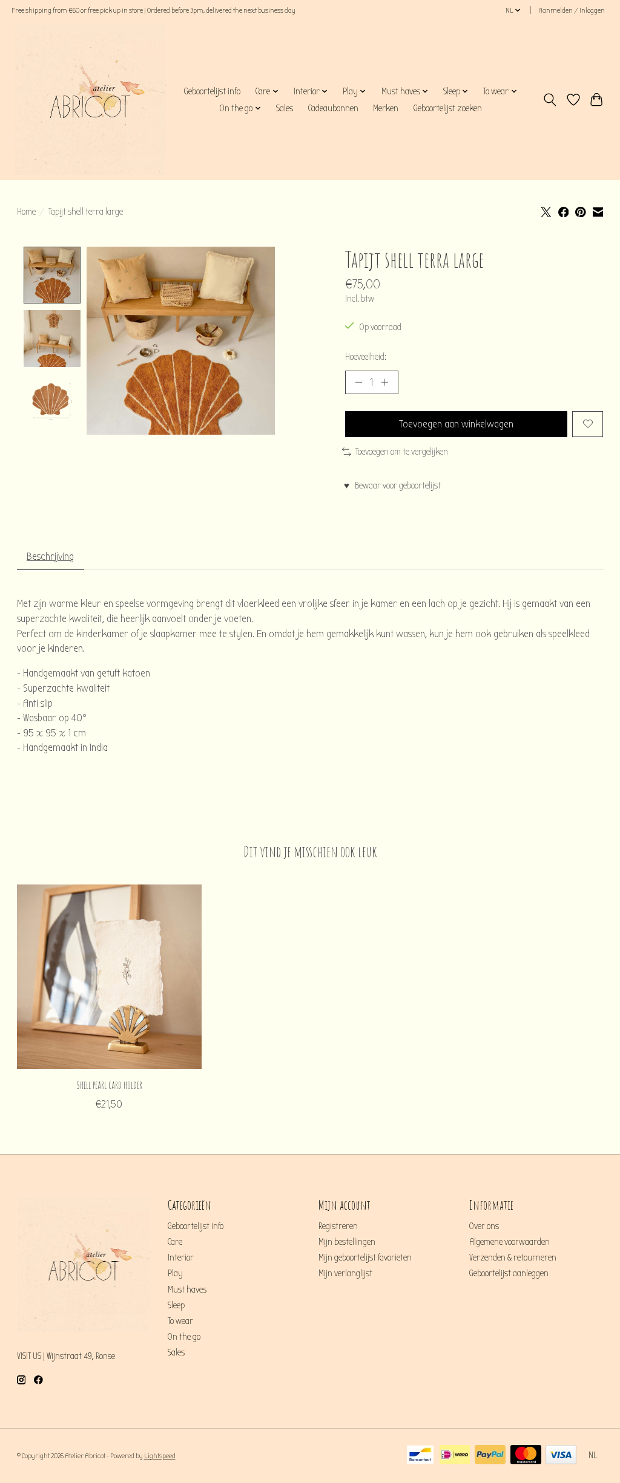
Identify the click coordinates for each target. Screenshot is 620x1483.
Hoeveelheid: (365, 357)
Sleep (176, 1305)
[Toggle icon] (549, 100)
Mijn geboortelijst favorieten (365, 1258)
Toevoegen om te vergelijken (401, 452)
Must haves (187, 1290)
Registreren (338, 1226)
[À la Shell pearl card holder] (109, 976)
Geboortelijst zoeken (447, 108)
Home (26, 212)
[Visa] (561, 1455)
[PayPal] (490, 1455)
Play (175, 1273)
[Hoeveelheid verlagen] (358, 382)
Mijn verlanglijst (345, 1273)
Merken (385, 108)
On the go (184, 1337)
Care (175, 1242)
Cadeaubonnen (333, 108)
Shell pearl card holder (109, 1084)
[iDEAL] (455, 1455)
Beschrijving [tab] (50, 556)
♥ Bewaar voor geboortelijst (392, 486)
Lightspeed (160, 1456)
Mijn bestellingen (346, 1242)
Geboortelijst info (211, 91)
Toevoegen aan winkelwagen (456, 424)
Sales (284, 108)
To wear (180, 1321)
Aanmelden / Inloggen (571, 10)
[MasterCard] (525, 1455)
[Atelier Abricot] (90, 99)
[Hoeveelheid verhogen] (384, 382)
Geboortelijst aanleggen (509, 1273)
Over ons (484, 1226)
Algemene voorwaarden (509, 1242)
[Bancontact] (420, 1455)
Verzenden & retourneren (512, 1258)
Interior (181, 1258)
